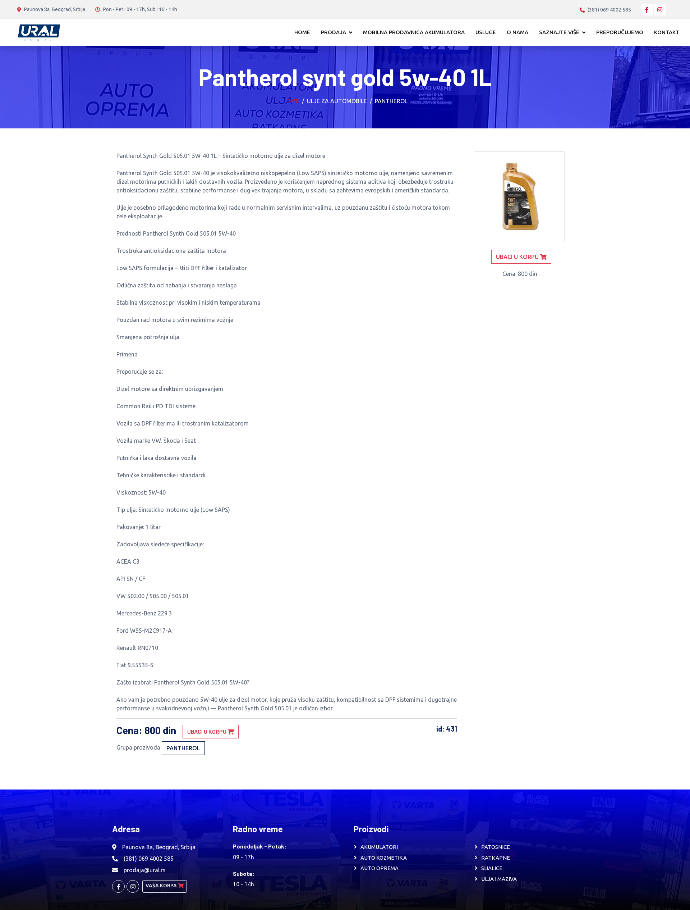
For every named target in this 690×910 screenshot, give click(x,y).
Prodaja (333, 32)
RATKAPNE (495, 858)
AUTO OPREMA (379, 868)
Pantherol (391, 101)
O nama (517, 32)
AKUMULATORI (379, 847)
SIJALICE (491, 868)
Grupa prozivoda (138, 747)
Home (302, 32)
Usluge (485, 32)
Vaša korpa (162, 885)
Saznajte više (559, 32)
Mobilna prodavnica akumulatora (414, 32)
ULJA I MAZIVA (499, 879)
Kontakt (666, 32)
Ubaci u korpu (207, 731)
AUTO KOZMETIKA (383, 858)
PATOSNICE (495, 847)
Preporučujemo (619, 32)
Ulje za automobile (337, 101)
